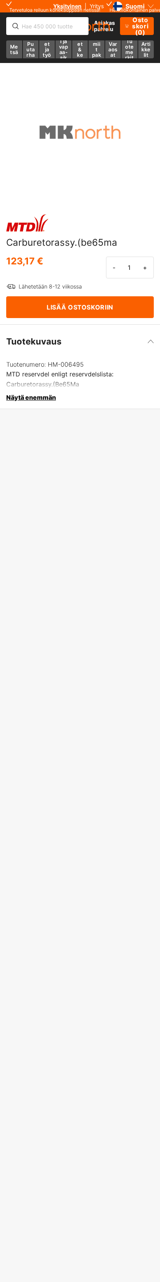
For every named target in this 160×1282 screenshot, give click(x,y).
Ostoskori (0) (140, 26)
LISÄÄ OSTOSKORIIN (80, 307)
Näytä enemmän (31, 397)
